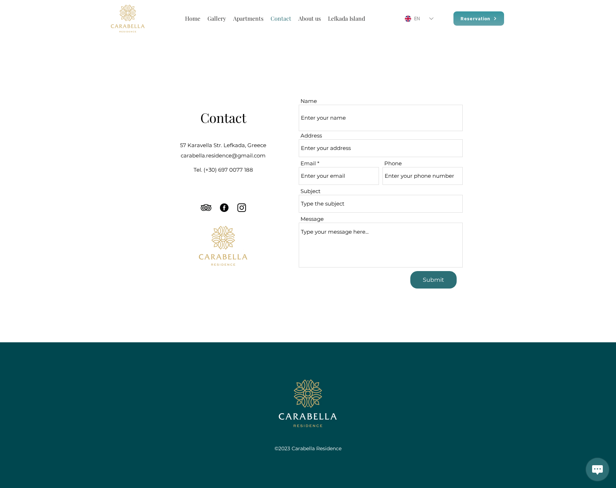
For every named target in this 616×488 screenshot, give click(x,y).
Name (309, 101)
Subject (310, 191)
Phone (393, 163)
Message (312, 219)
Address (311, 135)
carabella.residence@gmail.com (223, 155)
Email (308, 163)
